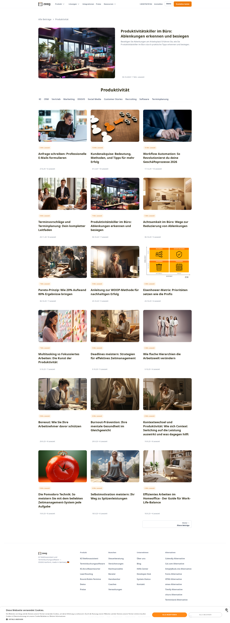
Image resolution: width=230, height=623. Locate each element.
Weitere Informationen (57, 616)
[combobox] (226, 609)
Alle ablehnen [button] (205, 615)
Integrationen (88, 4)
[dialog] (115, 615)
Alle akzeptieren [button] (169, 615)
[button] (60, 4)
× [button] (227, 611)
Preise (98, 4)
